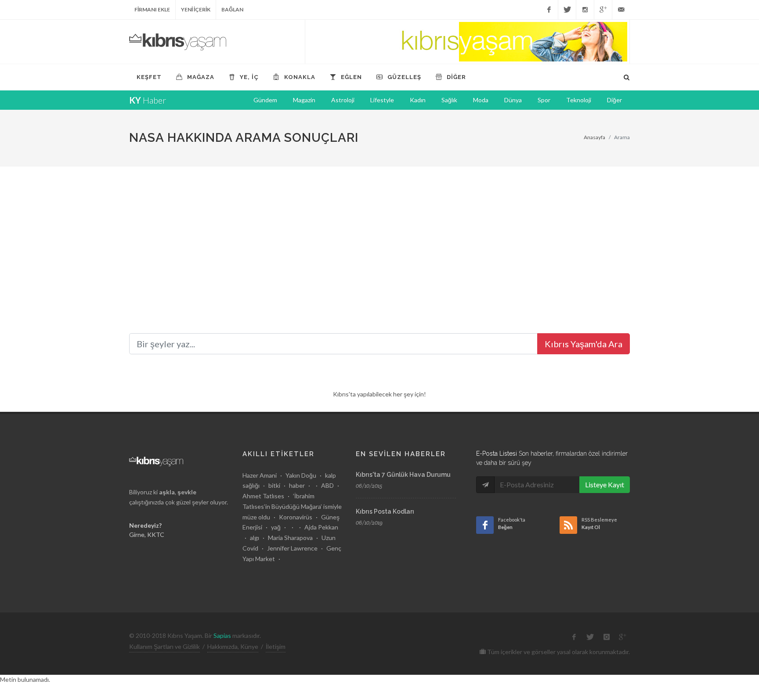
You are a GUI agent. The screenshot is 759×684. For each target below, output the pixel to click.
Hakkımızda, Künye (232, 646)
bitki (274, 485)
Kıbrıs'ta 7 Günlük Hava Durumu (403, 474)
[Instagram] (585, 9)
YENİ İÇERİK (195, 9)
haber (297, 485)
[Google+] (603, 9)
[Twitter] (567, 9)
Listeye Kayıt (604, 484)
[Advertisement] (379, 232)
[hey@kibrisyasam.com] (621, 9)
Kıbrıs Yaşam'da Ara (583, 343)
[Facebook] (549, 9)
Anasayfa (594, 137)
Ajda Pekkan (321, 527)
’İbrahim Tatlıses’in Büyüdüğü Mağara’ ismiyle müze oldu (292, 506)
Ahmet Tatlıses (263, 496)
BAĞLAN (232, 9)
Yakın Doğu (301, 475)
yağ (276, 527)
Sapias (222, 635)
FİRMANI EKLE (152, 9)
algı (254, 537)
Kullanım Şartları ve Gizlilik (164, 646)
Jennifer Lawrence (292, 548)
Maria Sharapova (290, 537)
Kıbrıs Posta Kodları (385, 511)
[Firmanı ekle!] (467, 41)
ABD (327, 485)
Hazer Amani (259, 475)
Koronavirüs (295, 517)
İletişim (276, 646)
